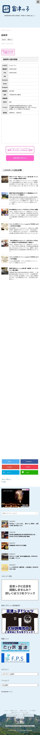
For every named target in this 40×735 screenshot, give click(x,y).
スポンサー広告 (11, 716)
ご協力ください (23, 710)
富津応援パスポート (28, 714)
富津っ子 (16, 9)
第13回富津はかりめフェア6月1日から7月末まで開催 (23, 209)
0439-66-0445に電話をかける (8, 52)
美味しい (8, 479)
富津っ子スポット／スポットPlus (20, 712)
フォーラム (20, 716)
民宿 (4, 481)
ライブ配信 (32, 710)
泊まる (3, 479)
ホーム (6, 710)
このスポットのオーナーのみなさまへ (20, 149)
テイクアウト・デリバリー (13, 714)
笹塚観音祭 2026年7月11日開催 (17, 545)
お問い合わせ (20, 717)
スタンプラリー (29, 716)
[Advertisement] (20, 22)
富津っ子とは (13, 710)
